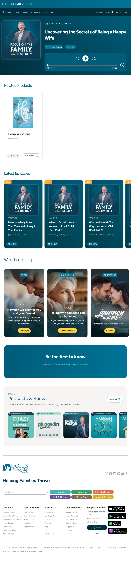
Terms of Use (123, 548)
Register (109, 331)
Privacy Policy (111, 548)
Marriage (60, 492)
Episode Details (55, 47)
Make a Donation (30, 519)
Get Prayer (24, 331)
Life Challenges (103, 492)
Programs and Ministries (12, 519)
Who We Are (50, 512)
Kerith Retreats (72, 519)
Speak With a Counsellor (12, 516)
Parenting (82, 492)
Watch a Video (8, 534)
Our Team (49, 519)
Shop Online (7, 527)
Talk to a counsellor (67, 331)
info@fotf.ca (32, 548)
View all (113, 399)
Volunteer (28, 523)
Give (98, 528)
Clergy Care (81, 497)
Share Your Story (30, 516)
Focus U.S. (70, 530)
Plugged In (70, 527)
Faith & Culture (60, 497)
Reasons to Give (93, 518)
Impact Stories (103, 497)
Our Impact (49, 516)
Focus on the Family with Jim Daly (25, 12)
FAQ (46, 530)
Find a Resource (9, 523)
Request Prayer (9, 512)
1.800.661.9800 (18, 548)
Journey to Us (71, 512)
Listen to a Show (9, 530)
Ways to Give (92, 522)
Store (97, 534)
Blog (46, 527)
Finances (48, 523)
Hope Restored (72, 516)
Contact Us (49, 534)
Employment (29, 527)
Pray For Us (28, 512)
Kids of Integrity (72, 523)
